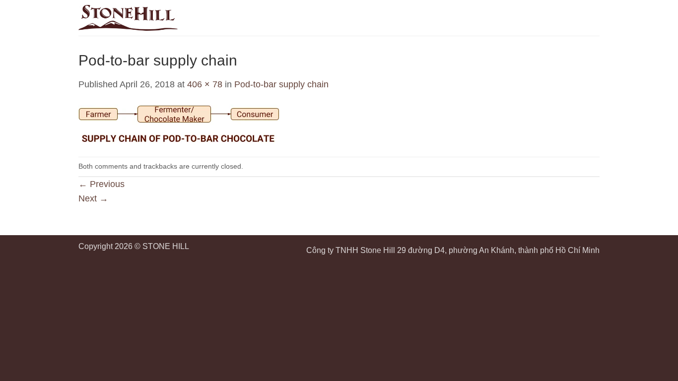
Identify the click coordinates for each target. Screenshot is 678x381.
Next (93, 198)
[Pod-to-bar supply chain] (179, 123)
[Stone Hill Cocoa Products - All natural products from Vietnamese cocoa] (128, 18)
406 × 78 (204, 84)
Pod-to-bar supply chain (281, 84)
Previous (101, 184)
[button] (593, 18)
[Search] (575, 18)
